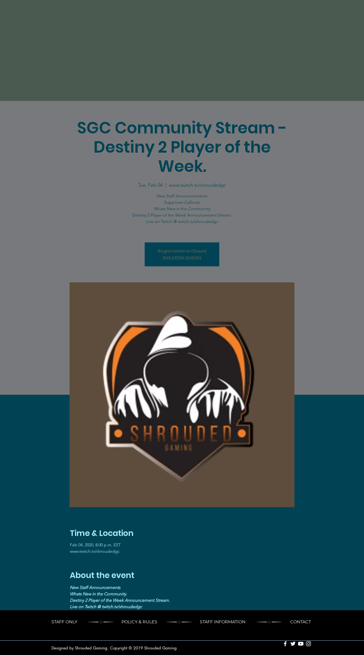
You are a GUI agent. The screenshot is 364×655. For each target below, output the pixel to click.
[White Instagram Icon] (308, 643)
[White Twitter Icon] (293, 643)
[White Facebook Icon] (285, 643)
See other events (182, 257)
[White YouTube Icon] (300, 643)
